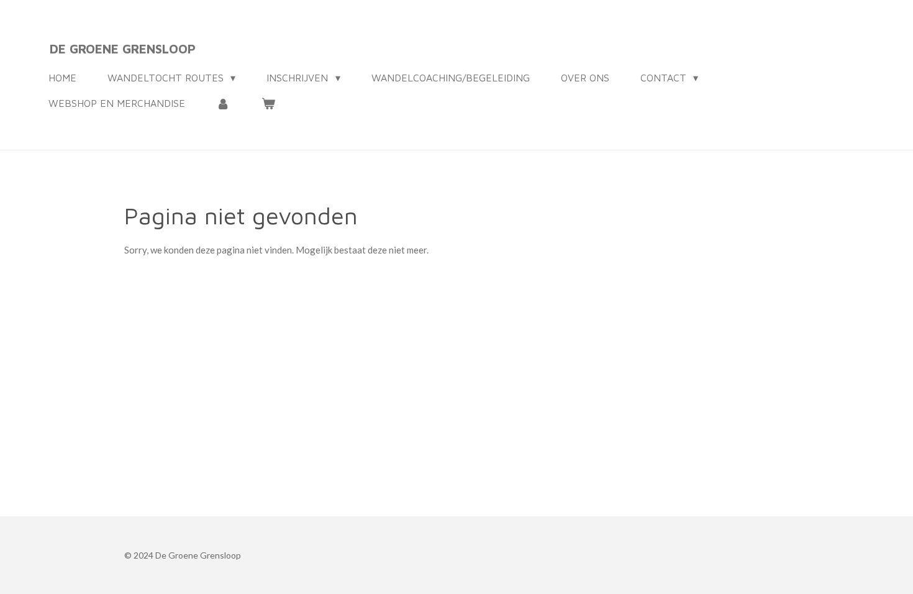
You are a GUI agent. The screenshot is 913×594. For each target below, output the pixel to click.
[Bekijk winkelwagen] (267, 103)
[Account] (223, 103)
